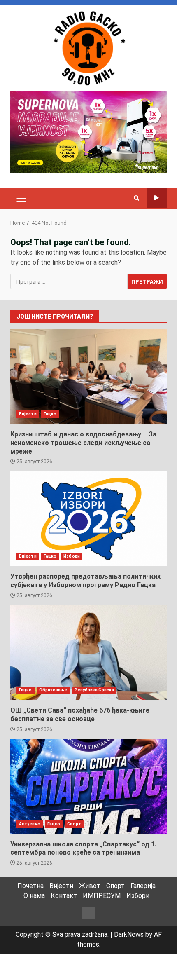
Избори (71, 556)
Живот (89, 886)
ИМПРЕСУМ (102, 896)
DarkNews (129, 934)
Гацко (50, 414)
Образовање (53, 690)
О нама (34, 896)
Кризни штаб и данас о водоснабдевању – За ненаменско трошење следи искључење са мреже (88, 376)
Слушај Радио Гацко (157, 198)
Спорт (74, 824)
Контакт (64, 896)
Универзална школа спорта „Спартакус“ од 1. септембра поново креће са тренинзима (88, 786)
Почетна (30, 886)
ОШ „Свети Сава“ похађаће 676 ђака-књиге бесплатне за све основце (88, 652)
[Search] (136, 198)
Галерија (143, 886)
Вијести (28, 414)
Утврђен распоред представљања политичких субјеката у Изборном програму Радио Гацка (88, 518)
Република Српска (94, 690)
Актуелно (29, 824)
